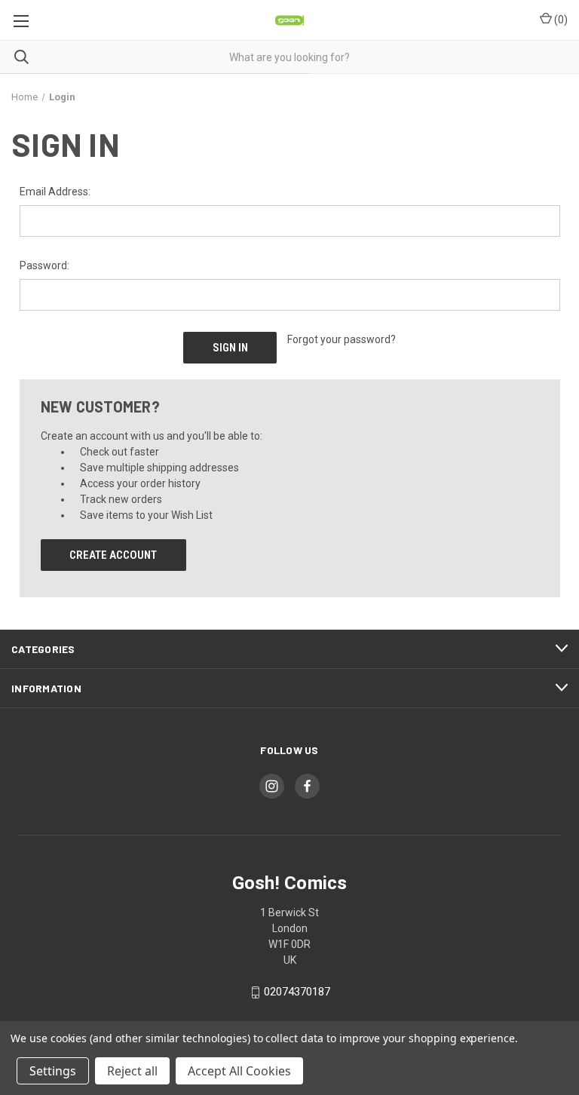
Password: (44, 265)
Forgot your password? (341, 339)
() (560, 20)
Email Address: (55, 192)
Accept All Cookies (239, 1071)
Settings (52, 1071)
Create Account (113, 555)
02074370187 (297, 992)
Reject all (132, 1071)
